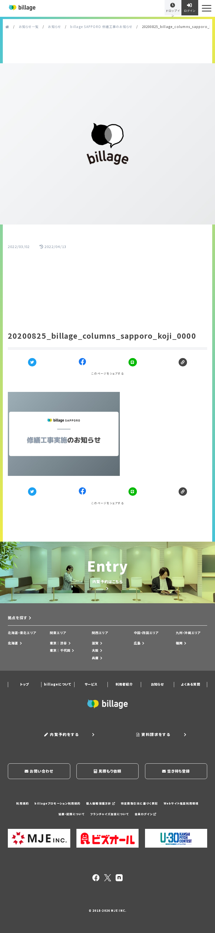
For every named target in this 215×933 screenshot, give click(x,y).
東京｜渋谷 (58, 643)
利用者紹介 (124, 684)
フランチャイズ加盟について (109, 814)
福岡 (179, 643)
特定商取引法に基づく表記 (139, 803)
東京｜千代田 (60, 650)
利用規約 (22, 803)
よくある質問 (190, 684)
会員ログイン (144, 814)
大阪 (95, 650)
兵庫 (95, 658)
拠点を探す (17, 617)
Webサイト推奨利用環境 (181, 803)
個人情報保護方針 (99, 803)
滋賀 (95, 643)
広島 (137, 643)
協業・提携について (72, 814)
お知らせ (157, 684)
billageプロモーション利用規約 (57, 803)
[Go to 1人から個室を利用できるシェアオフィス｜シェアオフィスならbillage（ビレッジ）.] (7, 27)
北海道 (13, 643)
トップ (24, 684)
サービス (91, 684)
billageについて (58, 684)
